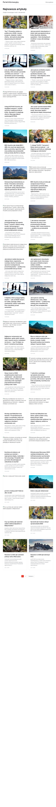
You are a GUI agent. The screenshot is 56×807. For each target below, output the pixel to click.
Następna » (31, 576)
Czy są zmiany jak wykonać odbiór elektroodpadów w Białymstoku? (14, 523)
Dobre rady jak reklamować (39, 491)
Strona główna (49, 2)
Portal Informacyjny (11, 2)
